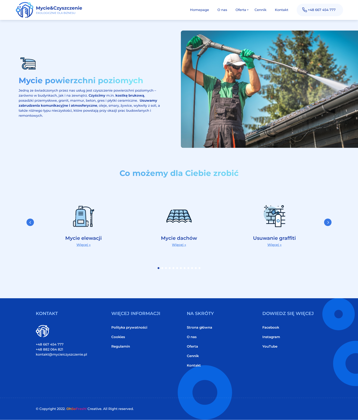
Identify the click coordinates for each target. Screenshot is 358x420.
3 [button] (166, 268)
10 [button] (192, 268)
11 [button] (196, 268)
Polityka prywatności (129, 327)
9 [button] (188, 268)
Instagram (271, 337)
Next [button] (328, 222)
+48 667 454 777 (322, 10)
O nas (222, 10)
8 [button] (185, 268)
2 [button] (162, 268)
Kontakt (281, 10)
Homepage (199, 10)
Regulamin (120, 346)
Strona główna (199, 327)
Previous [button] (30, 222)
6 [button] (177, 268)
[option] (83, 224)
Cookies (118, 337)
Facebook (270, 327)
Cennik (260, 10)
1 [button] (158, 268)
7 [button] (181, 268)
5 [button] (173, 268)
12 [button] (199, 268)
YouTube (269, 346)
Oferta (240, 10)
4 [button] (170, 268)
